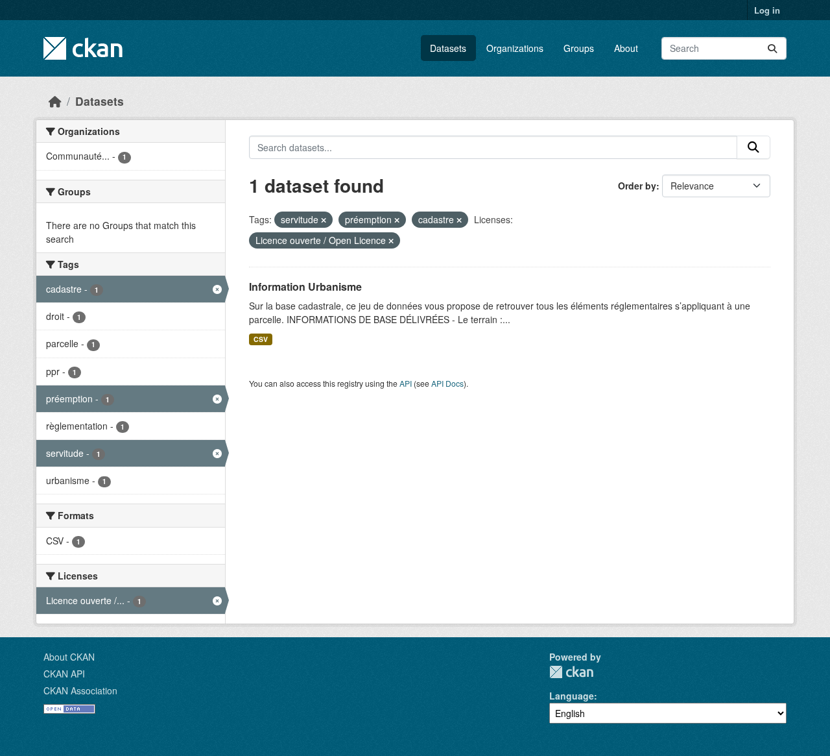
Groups (578, 48)
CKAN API (64, 673)
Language (571, 695)
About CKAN (69, 656)
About (626, 48)
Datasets (448, 48)
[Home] (55, 101)
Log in (767, 10)
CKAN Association (80, 690)
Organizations (514, 48)
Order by (637, 185)
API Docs (447, 383)
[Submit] (772, 48)
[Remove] (323, 220)
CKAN (571, 672)
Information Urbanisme (305, 286)
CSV (261, 339)
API (405, 383)
